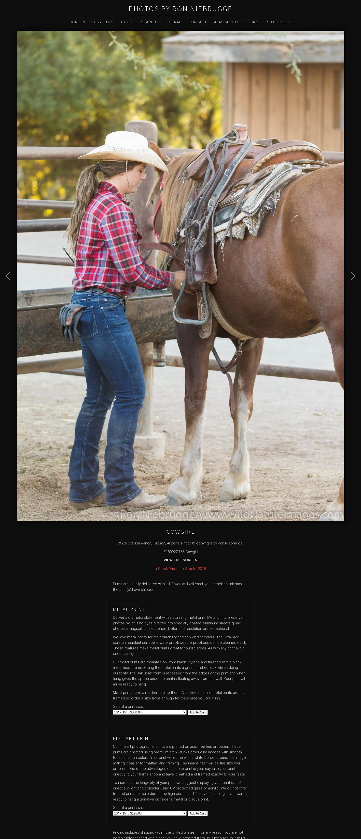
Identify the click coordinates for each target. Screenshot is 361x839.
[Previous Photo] (11, 288)
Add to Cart (198, 712)
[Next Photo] (350, 288)
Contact (198, 21)
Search (148, 21)
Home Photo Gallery (91, 21)
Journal (172, 21)
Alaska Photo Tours (236, 21)
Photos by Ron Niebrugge (180, 8)
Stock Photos (169, 569)
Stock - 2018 (195, 569)
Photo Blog (279, 21)
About (127, 21)
